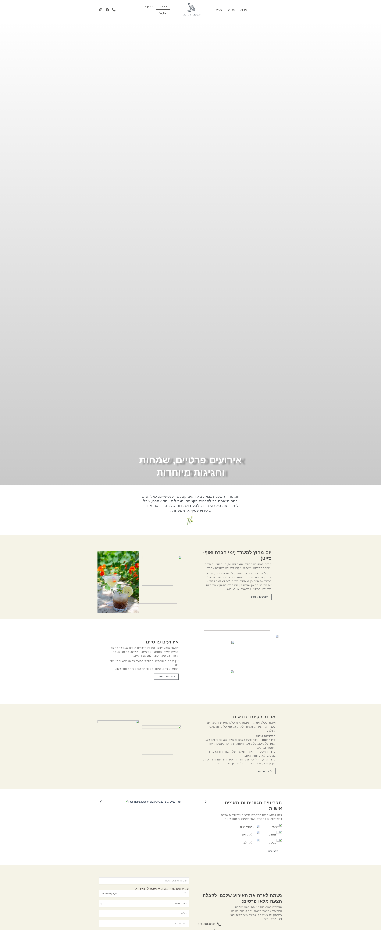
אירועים (163, 6)
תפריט (231, 9)
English (163, 13)
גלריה (219, 9)
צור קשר (148, 6)
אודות (244, 9)
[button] (101, 802)
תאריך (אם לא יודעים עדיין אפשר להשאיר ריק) (161, 888)
